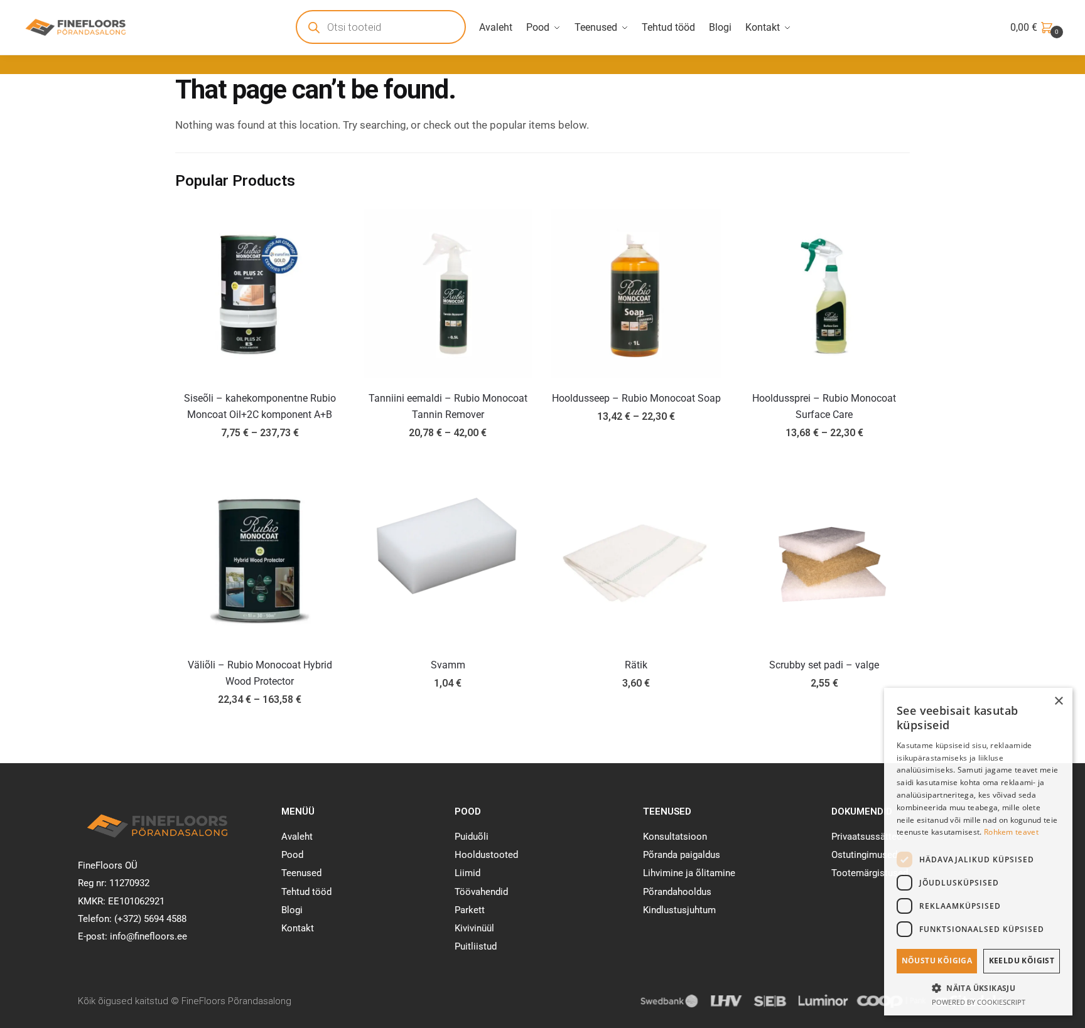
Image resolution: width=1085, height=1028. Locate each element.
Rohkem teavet (1011, 832)
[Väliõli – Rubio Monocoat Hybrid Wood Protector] (260, 560)
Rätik (636, 665)
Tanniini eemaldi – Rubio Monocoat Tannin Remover (448, 406)
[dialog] (978, 851)
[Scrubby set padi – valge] (824, 560)
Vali (259, 461)
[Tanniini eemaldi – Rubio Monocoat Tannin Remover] (448, 293)
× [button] (1058, 701)
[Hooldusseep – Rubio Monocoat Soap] (636, 293)
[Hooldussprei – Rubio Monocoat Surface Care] (824, 293)
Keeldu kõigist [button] (1022, 960)
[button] (978, 988)
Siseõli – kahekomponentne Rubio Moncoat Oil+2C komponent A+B (260, 406)
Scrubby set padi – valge (824, 665)
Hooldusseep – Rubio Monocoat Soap (636, 398)
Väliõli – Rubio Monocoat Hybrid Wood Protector (260, 673)
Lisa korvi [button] (448, 728)
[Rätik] (636, 560)
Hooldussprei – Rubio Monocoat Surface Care (824, 406)
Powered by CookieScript (978, 1002)
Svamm (448, 665)
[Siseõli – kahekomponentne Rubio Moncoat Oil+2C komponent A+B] (260, 293)
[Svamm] (448, 560)
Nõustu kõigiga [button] (937, 960)
